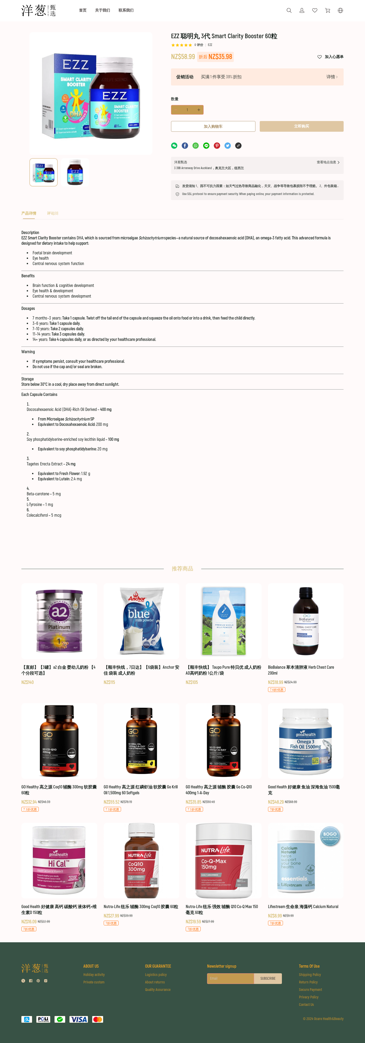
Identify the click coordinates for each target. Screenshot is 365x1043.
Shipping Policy (310, 974)
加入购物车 (213, 126)
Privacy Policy (309, 997)
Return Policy (308, 982)
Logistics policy (156, 974)
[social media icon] (23, 981)
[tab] (28, 215)
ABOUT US (91, 966)
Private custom (93, 982)
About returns (155, 982)
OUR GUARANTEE (158, 966)
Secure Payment (310, 989)
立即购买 (301, 126)
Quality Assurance (157, 989)
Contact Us (306, 1004)
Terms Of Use (309, 966)
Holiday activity (94, 974)
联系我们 (126, 10)
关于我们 (102, 10)
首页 (83, 10)
